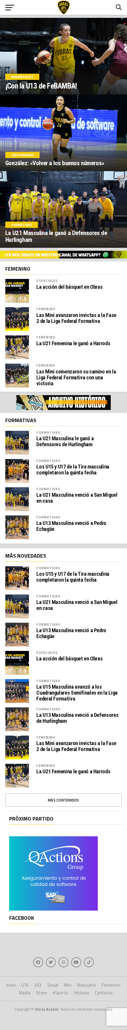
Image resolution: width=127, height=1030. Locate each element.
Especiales (47, 280)
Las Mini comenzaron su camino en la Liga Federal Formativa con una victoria (76, 378)
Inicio (11, 985)
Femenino (45, 308)
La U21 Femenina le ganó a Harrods (73, 343)
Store (41, 992)
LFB (24, 985)
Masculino (86, 985)
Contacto (104, 992)
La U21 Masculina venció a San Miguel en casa (76, 498)
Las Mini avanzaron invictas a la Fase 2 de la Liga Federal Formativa (76, 318)
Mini (67, 985)
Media (24, 992)
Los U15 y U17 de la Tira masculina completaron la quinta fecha (72, 470)
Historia (81, 992)
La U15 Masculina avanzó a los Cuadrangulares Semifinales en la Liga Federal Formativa (76, 693)
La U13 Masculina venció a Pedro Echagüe (71, 526)
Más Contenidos (63, 800)
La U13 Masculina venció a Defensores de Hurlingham (77, 718)
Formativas (48, 432)
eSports (60, 992)
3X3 (38, 985)
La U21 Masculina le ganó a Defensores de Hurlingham (65, 441)
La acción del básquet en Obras (69, 287)
